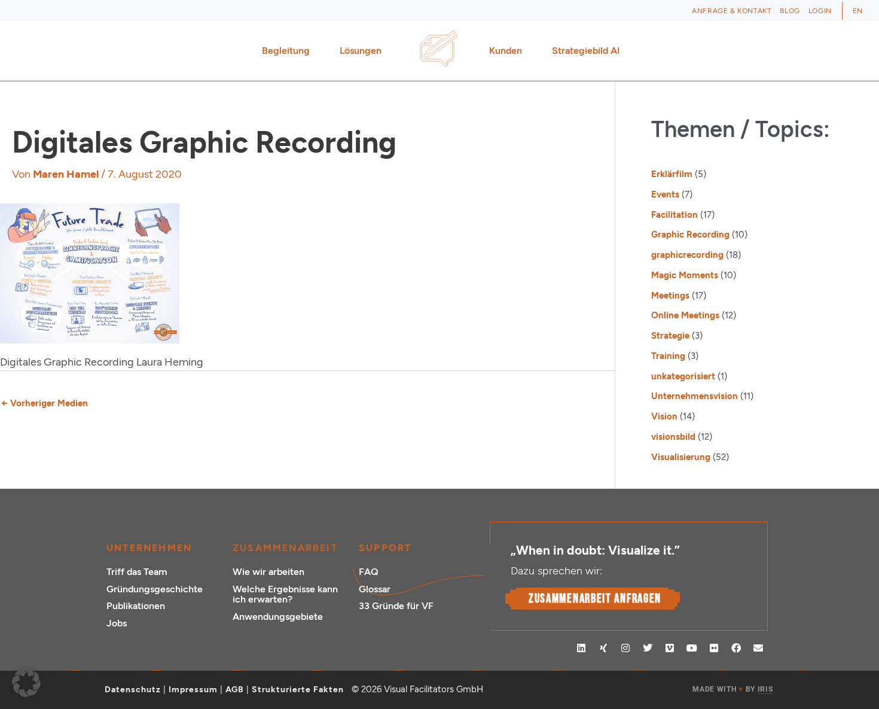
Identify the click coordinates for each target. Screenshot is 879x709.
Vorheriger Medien (44, 403)
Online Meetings (685, 315)
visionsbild (673, 436)
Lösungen (360, 50)
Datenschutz (133, 689)
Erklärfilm (671, 174)
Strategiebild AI (586, 50)
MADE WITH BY (732, 689)
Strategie (670, 335)
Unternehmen (149, 547)
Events (665, 194)
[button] (26, 682)
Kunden (505, 50)
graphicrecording (687, 254)
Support (385, 547)
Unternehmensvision (694, 396)
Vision (664, 416)
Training (668, 356)
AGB (234, 689)
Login (820, 11)
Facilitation (674, 214)
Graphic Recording (690, 234)
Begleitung (286, 50)
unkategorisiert (683, 376)
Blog (789, 11)
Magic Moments (684, 275)
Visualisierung (680, 457)
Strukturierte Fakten (298, 689)
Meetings (670, 295)
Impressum (193, 689)
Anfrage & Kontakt (731, 11)
